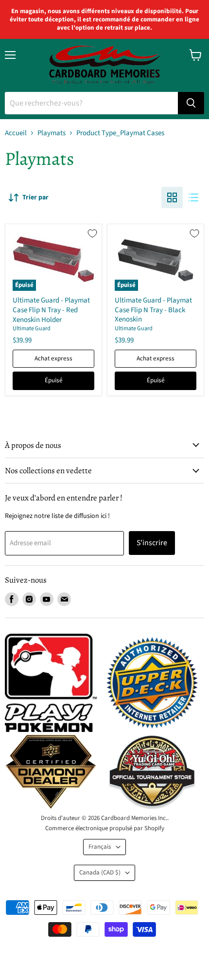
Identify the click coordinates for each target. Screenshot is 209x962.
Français (99, 846)
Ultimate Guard (32, 328)
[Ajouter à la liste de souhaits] (92, 233)
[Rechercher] (191, 103)
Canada (100, 872)
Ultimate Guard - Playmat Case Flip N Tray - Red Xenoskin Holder (51, 309)
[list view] (193, 197)
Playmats (51, 133)
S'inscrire (152, 542)
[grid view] (172, 197)
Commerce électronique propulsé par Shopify (104, 828)
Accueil (16, 133)
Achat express (53, 358)
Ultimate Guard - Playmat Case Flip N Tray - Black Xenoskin (153, 309)
